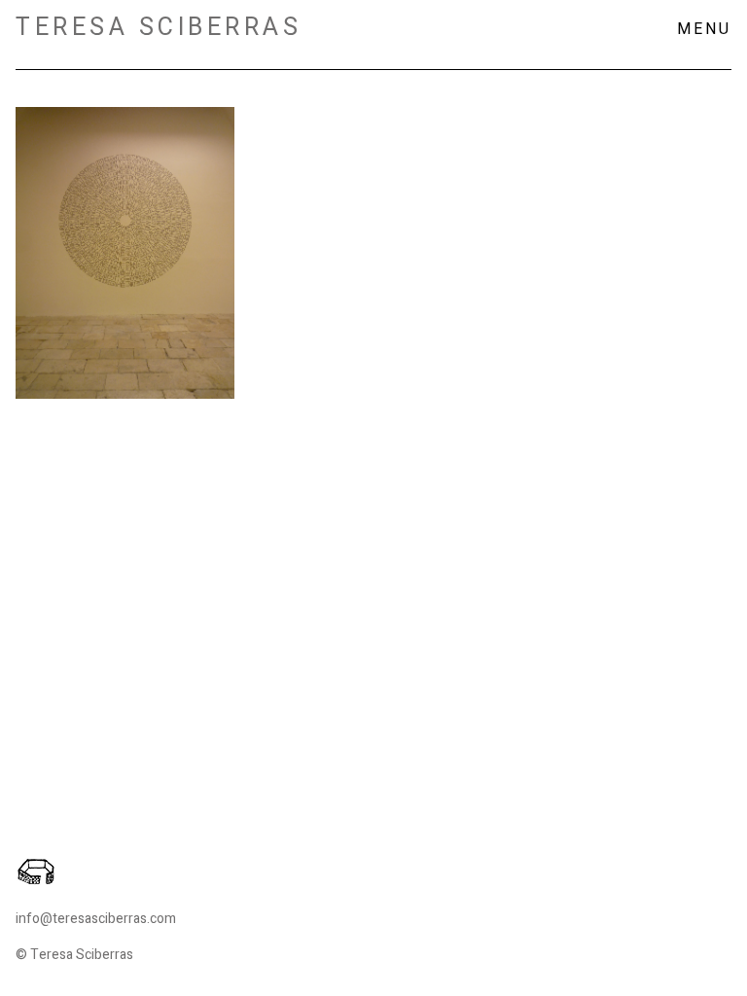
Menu (704, 29)
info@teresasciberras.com (96, 918)
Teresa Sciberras (159, 28)
